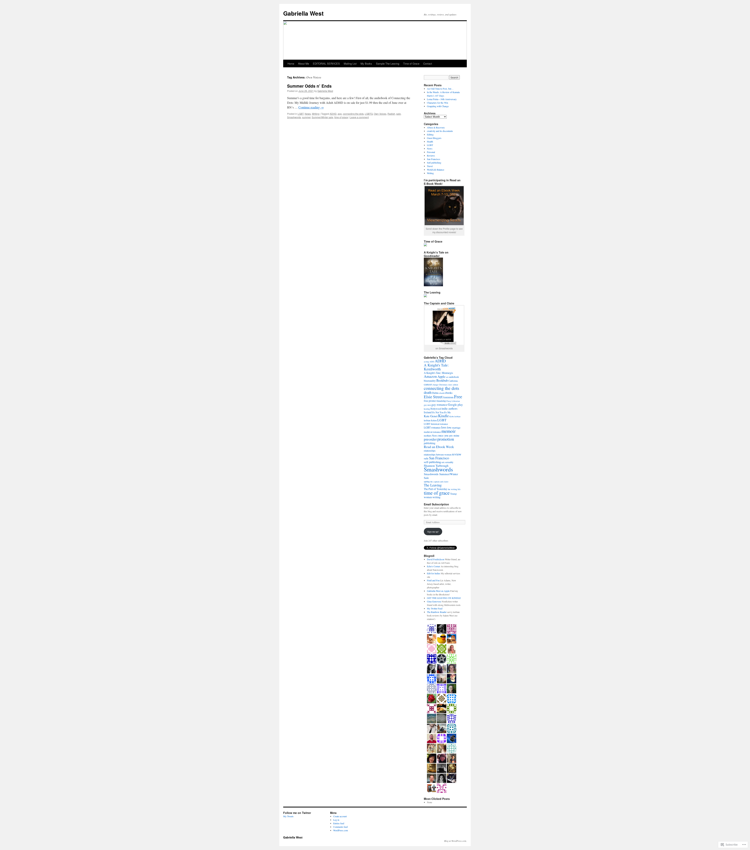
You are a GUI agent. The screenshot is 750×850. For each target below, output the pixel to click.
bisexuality (430, 380)
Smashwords (294, 117)
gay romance (439, 404)
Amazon (430, 376)
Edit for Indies (433, 573)
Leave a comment (359, 117)
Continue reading (311, 107)
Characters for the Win (437, 102)
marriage (456, 427)
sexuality (449, 462)
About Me (303, 63)
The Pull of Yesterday (435, 489)
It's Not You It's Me (441, 412)
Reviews (431, 155)
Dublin (435, 392)
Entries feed (338, 823)
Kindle (443, 415)
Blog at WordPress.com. (455, 840)
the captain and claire (439, 481)
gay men (427, 405)
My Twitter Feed (434, 608)
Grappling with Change (438, 106)
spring (427, 481)
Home (291, 63)
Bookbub (442, 380)
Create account (340, 816)
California (453, 380)
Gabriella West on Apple (438, 590)
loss (443, 427)
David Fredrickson (435, 559)
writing (436, 497)
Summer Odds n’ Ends (309, 86)
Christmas (443, 384)
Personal (431, 152)
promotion (445, 439)
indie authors (449, 408)
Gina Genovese (434, 601)
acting (426, 361)
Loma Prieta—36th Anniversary (442, 99)
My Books (366, 63)
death (427, 392)
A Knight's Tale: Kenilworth (436, 367)
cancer (428, 384)
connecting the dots (353, 113)
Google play (455, 404)
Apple (442, 376)
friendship (441, 400)
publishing (429, 443)
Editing (430, 134)
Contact (427, 63)
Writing (315, 113)
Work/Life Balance (435, 169)
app (340, 113)
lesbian (457, 416)
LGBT (301, 113)
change (435, 384)
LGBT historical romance (436, 423)
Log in (336, 819)
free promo (430, 401)
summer (306, 117)
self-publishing (432, 462)
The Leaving (433, 485)
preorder (430, 439)
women (428, 497)
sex (443, 462)
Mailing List (350, 63)
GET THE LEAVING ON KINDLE (444, 597)
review (456, 454)
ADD (431, 361)
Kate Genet (431, 416)
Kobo (451, 416)
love (449, 427)
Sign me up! (433, 531)
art (447, 377)
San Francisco (433, 159)
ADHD (333, 113)
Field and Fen (433, 580)
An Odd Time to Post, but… (440, 88)
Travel (430, 166)
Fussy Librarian (453, 401)
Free (458, 396)
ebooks (449, 393)
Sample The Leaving (387, 63)
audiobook (454, 376)
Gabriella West (303, 13)
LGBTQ (369, 113)
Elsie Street (433, 396)
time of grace (341, 117)
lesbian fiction (430, 420)
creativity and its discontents (440, 130)
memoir (448, 431)
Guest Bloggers (434, 138)
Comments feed (340, 826)
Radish (391, 113)
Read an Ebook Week (439, 446)
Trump (453, 493)
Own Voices (380, 113)
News (308, 113)
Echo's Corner (433, 566)
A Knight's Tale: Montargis (438, 373)
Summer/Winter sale (322, 117)
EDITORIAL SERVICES (326, 63)
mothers (427, 435)
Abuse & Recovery (436, 127)
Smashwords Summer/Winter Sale (441, 476)
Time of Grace (411, 63)
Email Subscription (436, 504)
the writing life (454, 489)
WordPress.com (340, 830)
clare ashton (453, 384)
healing (427, 408)
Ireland (428, 412)
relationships (430, 450)
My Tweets (288, 816)
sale (398, 113)
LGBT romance (432, 427)
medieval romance (432, 431)
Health (430, 141)
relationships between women (437, 454)
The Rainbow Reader (436, 611)
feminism (448, 397)
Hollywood (435, 408)
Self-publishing (434, 162)
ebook (441, 393)
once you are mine (448, 435)
